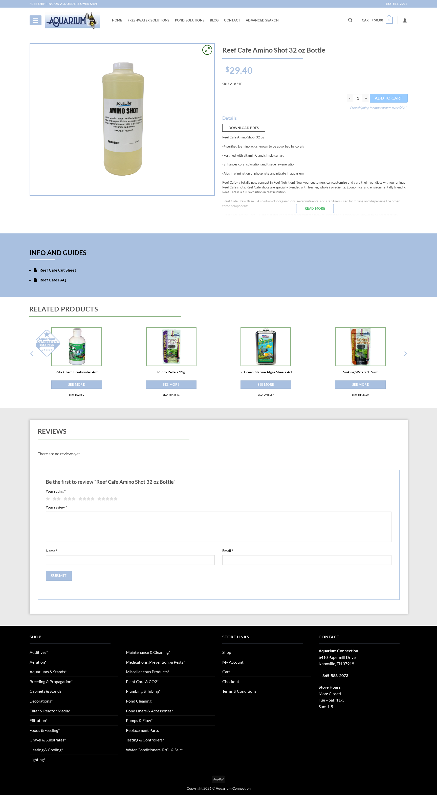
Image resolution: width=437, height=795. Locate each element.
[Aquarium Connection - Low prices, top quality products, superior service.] (72, 20)
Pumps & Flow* (139, 720)
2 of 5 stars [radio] (56, 499)
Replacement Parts (142, 730)
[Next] (405, 363)
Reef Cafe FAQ (52, 279)
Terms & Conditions (239, 691)
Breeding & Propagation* (51, 681)
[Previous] (32, 363)
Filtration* (38, 720)
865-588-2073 (396, 4)
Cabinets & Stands (45, 691)
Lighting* (37, 759)
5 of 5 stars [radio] (107, 499)
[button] (377, 20)
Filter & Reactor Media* (50, 710)
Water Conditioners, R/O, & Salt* (154, 749)
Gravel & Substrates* (48, 739)
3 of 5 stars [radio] (69, 499)
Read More (315, 208)
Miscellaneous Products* (147, 671)
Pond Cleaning (138, 700)
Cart (226, 671)
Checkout (230, 681)
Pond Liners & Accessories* (149, 710)
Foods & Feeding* (45, 730)
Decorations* (41, 700)
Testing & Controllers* (145, 739)
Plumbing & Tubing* (143, 691)
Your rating (56, 491)
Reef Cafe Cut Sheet (57, 270)
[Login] (404, 20)
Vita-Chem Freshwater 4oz (76, 372)
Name (51, 550)
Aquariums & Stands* (48, 671)
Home (117, 20)
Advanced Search (262, 20)
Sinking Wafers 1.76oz (360, 372)
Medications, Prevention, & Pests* (155, 662)
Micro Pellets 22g (171, 372)
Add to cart (389, 98)
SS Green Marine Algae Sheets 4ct (266, 372)
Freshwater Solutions (148, 20)
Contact (232, 20)
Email (227, 550)
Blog (214, 20)
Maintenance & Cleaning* (148, 652)
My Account (233, 662)
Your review (56, 507)
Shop (226, 652)
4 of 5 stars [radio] (86, 499)
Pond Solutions (190, 20)
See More (76, 384)
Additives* (39, 652)
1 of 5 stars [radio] (47, 499)
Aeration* (38, 662)
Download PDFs (244, 128)
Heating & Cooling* (46, 749)
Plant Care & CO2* (142, 681)
